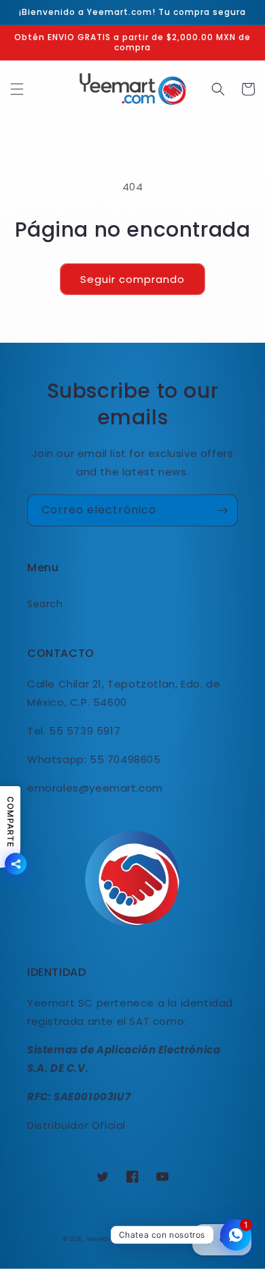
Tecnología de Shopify (165, 1239)
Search (45, 604)
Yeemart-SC (106, 1239)
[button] (17, 89)
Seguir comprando (132, 279)
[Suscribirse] (222, 510)
